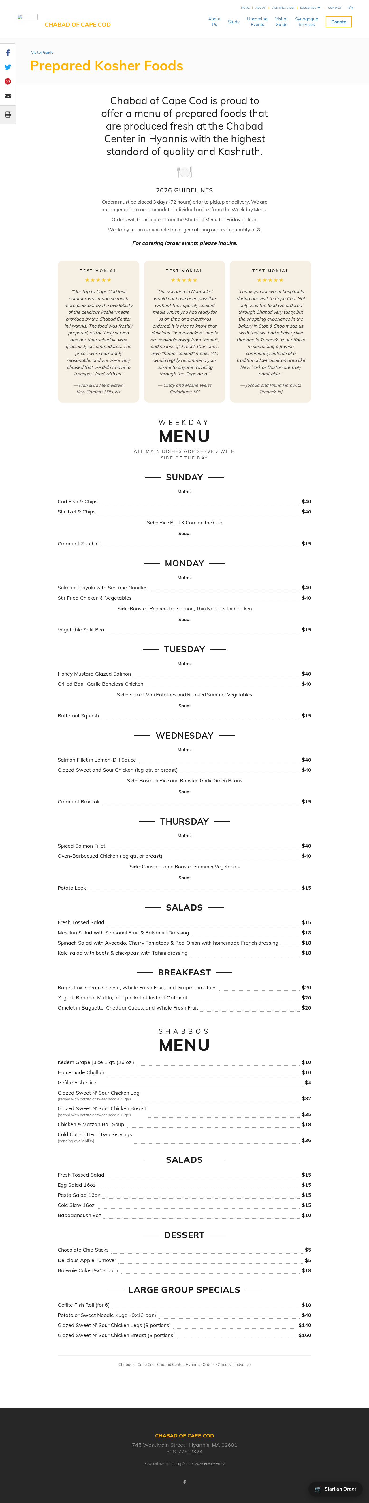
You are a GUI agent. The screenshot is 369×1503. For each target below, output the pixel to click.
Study (234, 22)
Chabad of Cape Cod (78, 24)
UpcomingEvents (257, 21)
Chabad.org (172, 1464)
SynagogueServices (306, 21)
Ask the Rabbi (283, 8)
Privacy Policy (214, 1464)
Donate (338, 22)
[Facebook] (184, 1482)
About (260, 8)
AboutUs (214, 21)
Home (245, 8)
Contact (335, 8)
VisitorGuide (281, 21)
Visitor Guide (42, 52)
